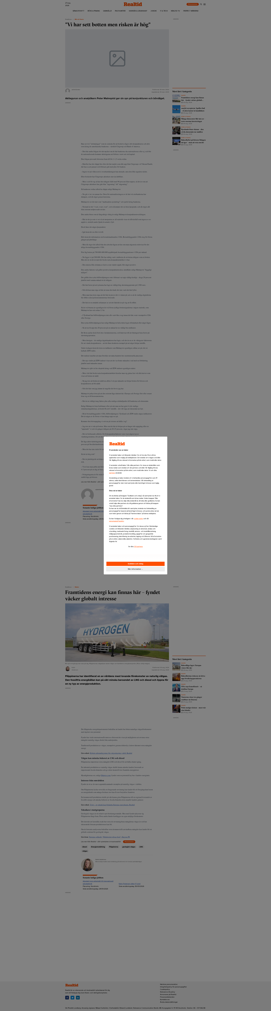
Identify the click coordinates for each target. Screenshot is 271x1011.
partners (112, 473)
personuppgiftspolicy (116, 521)
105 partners (138, 547)
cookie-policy (138, 519)
